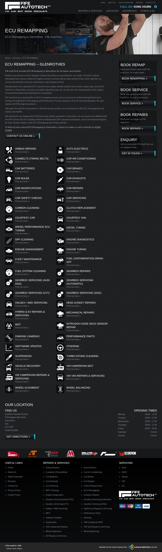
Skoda (125, 477)
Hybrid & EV (147, 11)
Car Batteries (52, 477)
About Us (112, 3)
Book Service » (132, 103)
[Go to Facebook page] (155, 6)
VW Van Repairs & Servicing (97, 527)
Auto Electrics (90, 468)
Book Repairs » (132, 128)
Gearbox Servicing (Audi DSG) (59, 500)
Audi (124, 468)
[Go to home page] (28, 7)
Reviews (139, 3)
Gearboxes (129, 11)
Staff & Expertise (125, 3)
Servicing (112, 11)
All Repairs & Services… (57, 536)
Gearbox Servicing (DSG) (95, 504)
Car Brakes (89, 477)
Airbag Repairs (52, 468)
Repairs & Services (90, 11)
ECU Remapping (91, 490)
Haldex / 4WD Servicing (56, 509)
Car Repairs (89, 481)
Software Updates (54, 518)
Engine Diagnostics (54, 495)
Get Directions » (18, 436)
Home (102, 3)
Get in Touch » (132, 153)
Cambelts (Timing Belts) (56, 472)
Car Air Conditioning (93, 472)
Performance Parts (92, 513)
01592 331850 (135, 6)
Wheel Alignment (53, 531)
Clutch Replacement (93, 486)
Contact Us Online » (20, 136)
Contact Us (150, 3)
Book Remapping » (134, 78)
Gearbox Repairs (91, 495)
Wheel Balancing (91, 531)
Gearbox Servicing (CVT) (57, 504)
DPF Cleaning (52, 490)
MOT (48, 513)
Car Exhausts (52, 481)
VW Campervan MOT (93, 522)
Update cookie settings (14, 548)
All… (124, 486)
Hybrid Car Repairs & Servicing (98, 509)
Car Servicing (52, 486)
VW (123, 481)
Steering (87, 518)
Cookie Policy (14, 495)
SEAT (124, 472)
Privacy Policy (14, 490)
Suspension (51, 522)
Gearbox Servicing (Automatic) (97, 500)
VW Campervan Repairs (57, 527)
